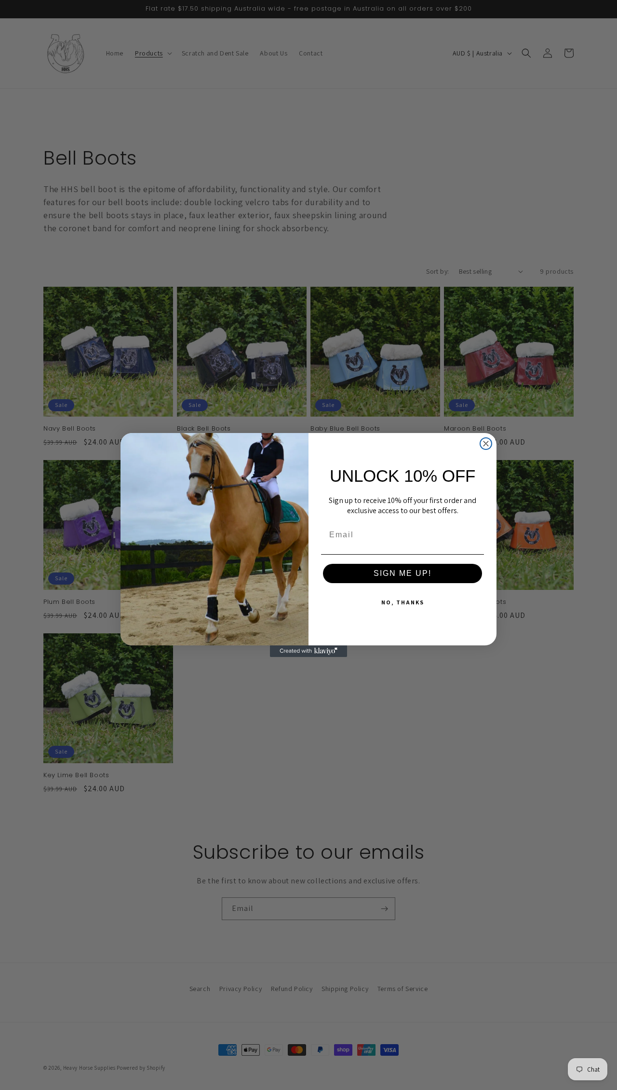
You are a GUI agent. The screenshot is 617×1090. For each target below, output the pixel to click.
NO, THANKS (402, 602)
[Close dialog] (486, 443)
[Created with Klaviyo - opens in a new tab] (308, 651)
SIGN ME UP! (402, 573)
